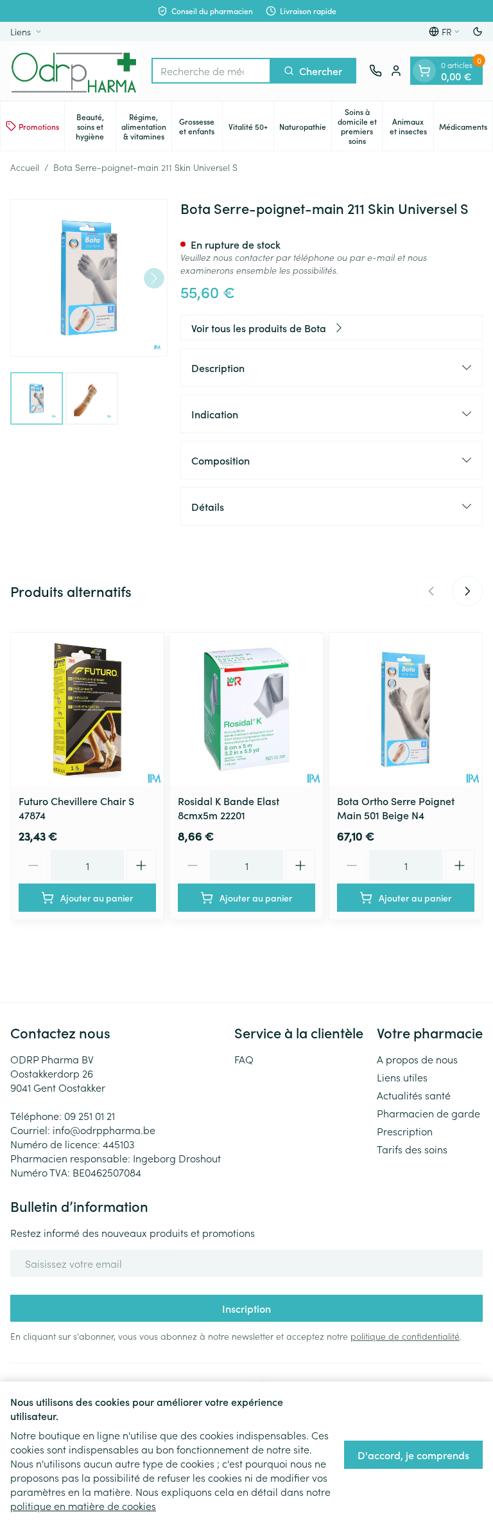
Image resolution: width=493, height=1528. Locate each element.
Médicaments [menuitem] (465, 128)
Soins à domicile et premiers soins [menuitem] (360, 126)
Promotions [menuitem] (39, 126)
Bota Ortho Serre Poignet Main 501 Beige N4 (395, 808)
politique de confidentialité (405, 1335)
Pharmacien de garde (428, 1113)
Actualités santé (414, 1095)
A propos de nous (417, 1059)
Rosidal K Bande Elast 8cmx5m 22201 (228, 808)
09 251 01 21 (89, 1115)
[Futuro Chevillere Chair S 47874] (87, 709)
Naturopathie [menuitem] (305, 128)
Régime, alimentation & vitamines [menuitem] (146, 126)
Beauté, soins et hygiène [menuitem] (95, 126)
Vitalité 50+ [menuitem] (251, 128)
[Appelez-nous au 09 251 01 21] (375, 70)
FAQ (244, 1059)
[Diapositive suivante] (467, 591)
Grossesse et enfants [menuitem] (200, 126)
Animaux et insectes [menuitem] (411, 126)
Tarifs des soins (412, 1149)
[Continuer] (154, 278)
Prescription (405, 1131)
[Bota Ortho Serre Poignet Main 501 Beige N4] (405, 709)
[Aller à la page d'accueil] (74, 70)
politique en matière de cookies (83, 1505)
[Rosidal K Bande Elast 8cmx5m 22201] (246, 709)
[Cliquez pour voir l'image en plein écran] (89, 278)
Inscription (246, 1308)
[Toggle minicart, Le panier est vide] (424, 70)
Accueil (24, 167)
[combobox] (211, 71)
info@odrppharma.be (104, 1130)
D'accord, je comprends (413, 1455)
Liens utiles (402, 1077)
